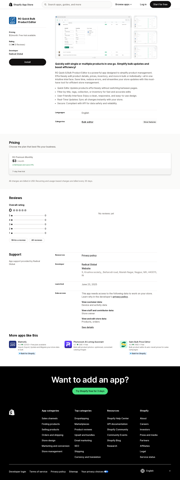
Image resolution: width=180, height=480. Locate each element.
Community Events (117, 435)
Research (112, 445)
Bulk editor (87, 122)
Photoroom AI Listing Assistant (89, 342)
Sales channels (50, 418)
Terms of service (38, 471)
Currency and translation (88, 457)
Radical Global (16, 54)
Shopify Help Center (118, 418)
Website (86, 268)
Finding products (51, 424)
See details (88, 327)
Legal (143, 451)
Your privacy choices (92, 471)
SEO (77, 445)
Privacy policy (89, 255)
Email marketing (83, 440)
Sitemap (73, 471)
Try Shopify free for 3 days (90, 391)
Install (27, 62)
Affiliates (145, 445)
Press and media (149, 435)
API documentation (117, 424)
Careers (144, 424)
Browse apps (122, 4)
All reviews (37, 240)
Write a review (18, 240)
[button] (34, 348)
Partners (144, 440)
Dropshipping (82, 418)
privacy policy (120, 296)
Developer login (17, 471)
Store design (48, 440)
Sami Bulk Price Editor (139, 342)
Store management (52, 451)
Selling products (50, 429)
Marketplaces (82, 424)
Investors (145, 429)
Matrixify (22, 342)
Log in (143, 4)
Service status (147, 457)
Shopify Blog (114, 440)
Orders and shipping (52, 435)
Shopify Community (117, 429)
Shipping (79, 451)
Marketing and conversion (55, 445)
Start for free (160, 4)
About (143, 418)
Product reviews (83, 429)
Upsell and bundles (85, 435)
